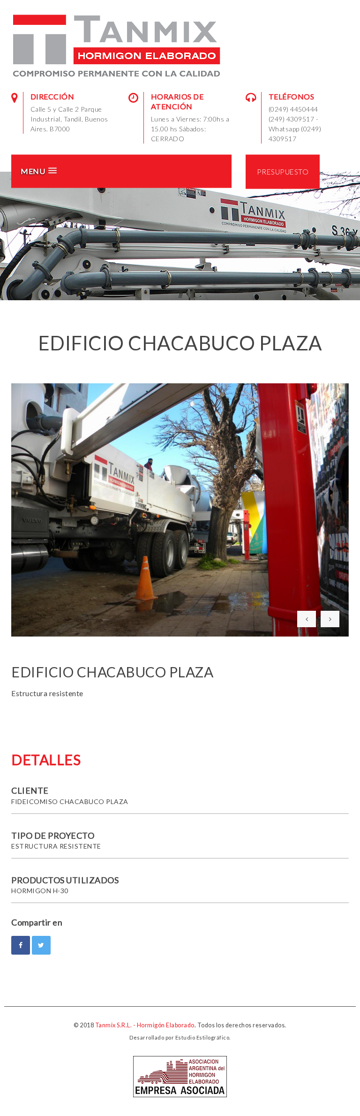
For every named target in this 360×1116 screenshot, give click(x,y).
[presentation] (306, 619)
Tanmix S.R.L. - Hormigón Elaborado (145, 1025)
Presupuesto (283, 171)
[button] (118, 171)
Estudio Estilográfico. (203, 1037)
